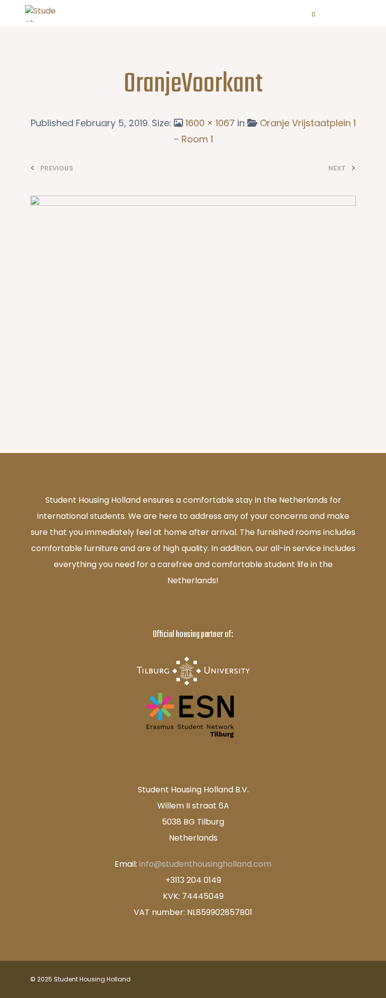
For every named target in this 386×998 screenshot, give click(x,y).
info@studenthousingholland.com (205, 864)
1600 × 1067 (210, 123)
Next (337, 168)
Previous (56, 168)
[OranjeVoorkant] (193, 304)
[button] (307, 15)
